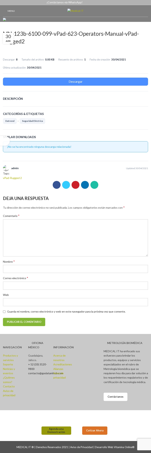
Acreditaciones (62, 364)
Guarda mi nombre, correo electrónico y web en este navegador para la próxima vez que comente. (66, 311)
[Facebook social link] (132, 2)
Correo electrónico (15, 278)
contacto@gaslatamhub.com (45, 373)
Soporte (8, 364)
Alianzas (58, 368)
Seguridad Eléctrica (32, 120)
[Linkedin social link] (146, 2)
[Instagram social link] (136, 2)
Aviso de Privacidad (81, 447)
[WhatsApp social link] (94, 185)
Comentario (11, 215)
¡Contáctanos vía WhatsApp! (65, 2)
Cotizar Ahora (94, 430)
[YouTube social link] (141, 2)
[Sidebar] (5, 141)
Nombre (9, 261)
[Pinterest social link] (75, 185)
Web (6, 294)
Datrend (9, 120)
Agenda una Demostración (56, 430)
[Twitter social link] (66, 185)
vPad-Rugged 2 (12, 178)
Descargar (76, 81)
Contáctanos (115, 396)
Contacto (9, 386)
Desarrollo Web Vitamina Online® (114, 447)
